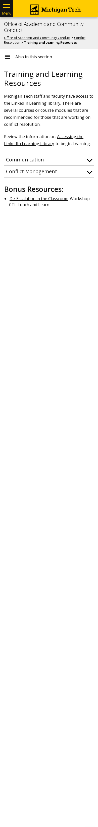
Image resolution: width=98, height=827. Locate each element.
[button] (49, 160)
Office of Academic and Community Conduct (43, 27)
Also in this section (33, 56)
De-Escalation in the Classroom (39, 198)
